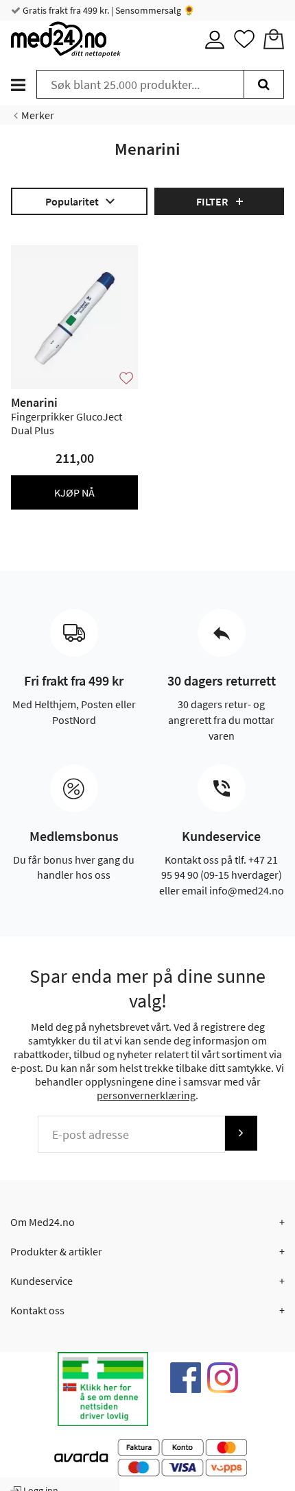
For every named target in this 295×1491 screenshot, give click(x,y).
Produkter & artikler (56, 1251)
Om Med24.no (42, 1222)
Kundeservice (41, 1281)
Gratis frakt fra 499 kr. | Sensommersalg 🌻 (108, 10)
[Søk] (264, 84)
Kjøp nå (74, 492)
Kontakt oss (37, 1310)
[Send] (240, 1133)
